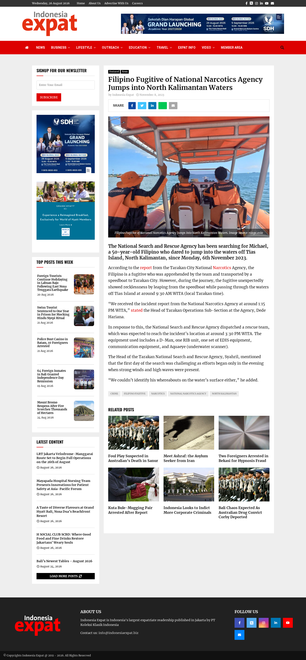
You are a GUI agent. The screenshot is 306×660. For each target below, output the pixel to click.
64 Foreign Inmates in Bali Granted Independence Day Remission (51, 376)
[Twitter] (251, 623)
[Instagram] (264, 623)
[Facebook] (239, 623)
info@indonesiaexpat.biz (118, 633)
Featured (114, 71)
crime (114, 393)
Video (206, 47)
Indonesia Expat (123, 94)
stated (137, 310)
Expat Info (187, 47)
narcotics (158, 393)
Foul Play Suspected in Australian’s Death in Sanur (133, 458)
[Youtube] (288, 623)
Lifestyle (84, 47)
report (146, 267)
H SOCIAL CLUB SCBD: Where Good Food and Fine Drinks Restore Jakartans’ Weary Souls (64, 538)
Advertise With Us (116, 3)
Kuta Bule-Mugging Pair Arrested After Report (130, 510)
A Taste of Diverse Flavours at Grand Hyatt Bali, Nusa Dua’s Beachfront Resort (65, 511)
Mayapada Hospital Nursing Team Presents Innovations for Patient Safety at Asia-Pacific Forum (63, 485)
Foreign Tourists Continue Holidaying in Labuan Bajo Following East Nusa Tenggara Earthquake (52, 283)
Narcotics (222, 267)
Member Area (231, 47)
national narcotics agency (188, 393)
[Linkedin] (276, 623)
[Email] (239, 635)
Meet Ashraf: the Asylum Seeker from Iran (186, 458)
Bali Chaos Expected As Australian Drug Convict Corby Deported (240, 512)
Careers (137, 3)
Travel (162, 47)
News (40, 47)
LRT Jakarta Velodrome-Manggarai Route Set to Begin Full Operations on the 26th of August (65, 458)
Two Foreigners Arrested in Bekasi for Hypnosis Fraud (243, 458)
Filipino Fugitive (135, 393)
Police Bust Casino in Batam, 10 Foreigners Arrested (52, 343)
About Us (95, 3)
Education (138, 47)
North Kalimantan (224, 393)
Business (58, 47)
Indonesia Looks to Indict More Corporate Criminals (187, 510)
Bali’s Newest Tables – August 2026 (64, 561)
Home (81, 3)
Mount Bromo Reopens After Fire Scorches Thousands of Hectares (52, 408)
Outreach (110, 47)
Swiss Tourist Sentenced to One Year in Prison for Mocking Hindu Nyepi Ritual (53, 313)
